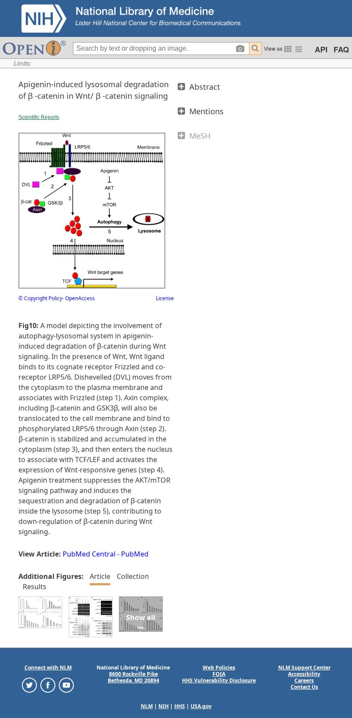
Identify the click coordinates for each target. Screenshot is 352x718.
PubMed (135, 554)
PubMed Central (89, 554)
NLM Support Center (304, 667)
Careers (304, 680)
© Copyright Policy (40, 298)
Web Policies (219, 667)
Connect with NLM (48, 667)
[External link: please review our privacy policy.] (29, 684)
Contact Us (304, 687)
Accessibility (304, 674)
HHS (179, 706)
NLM (147, 706)
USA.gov (201, 706)
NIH (163, 706)
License (165, 298)
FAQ (341, 49)
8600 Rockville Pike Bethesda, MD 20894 (133, 677)
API (321, 49)
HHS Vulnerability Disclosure (219, 680)
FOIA (218, 674)
